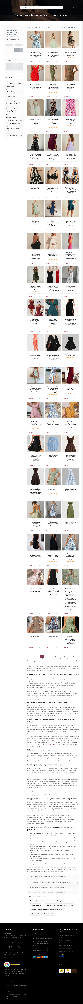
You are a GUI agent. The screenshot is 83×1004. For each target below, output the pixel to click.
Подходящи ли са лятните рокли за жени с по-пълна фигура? (47, 892)
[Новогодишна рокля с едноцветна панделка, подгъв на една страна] (35, 73)
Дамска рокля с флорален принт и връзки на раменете (70, 489)
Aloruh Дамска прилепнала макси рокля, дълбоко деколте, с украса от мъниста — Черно (36, 255)
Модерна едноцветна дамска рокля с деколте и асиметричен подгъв (35, 555)
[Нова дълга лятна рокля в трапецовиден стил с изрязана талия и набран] (53, 208)
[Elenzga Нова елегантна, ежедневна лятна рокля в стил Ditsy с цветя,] (70, 542)
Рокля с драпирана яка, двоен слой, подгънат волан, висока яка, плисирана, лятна (71, 458)
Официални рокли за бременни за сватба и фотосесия (46, 909)
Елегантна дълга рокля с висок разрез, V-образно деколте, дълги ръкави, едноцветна (53, 157)
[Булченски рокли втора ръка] (35, 624)
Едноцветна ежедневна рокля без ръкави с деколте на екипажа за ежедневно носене (53, 591)
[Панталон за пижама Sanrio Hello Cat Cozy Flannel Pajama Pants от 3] (70, 107)
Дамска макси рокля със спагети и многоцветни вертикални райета (70, 388)
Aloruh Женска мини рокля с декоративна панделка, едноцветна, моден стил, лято (36, 523)
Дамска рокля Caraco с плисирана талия (70, 354)
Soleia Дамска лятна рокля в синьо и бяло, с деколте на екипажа (53, 423)
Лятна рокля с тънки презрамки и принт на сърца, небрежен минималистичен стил (53, 556)
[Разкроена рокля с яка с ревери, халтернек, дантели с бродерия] (35, 208)
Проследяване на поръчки (64, 2)
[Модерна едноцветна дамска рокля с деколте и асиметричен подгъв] (35, 542)
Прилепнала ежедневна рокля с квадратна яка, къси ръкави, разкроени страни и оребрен (53, 87)
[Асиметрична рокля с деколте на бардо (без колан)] (35, 274)
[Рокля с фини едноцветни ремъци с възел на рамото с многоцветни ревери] (70, 208)
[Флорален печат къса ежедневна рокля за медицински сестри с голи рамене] (70, 39)
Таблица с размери (65, 940)
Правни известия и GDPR (41, 950)
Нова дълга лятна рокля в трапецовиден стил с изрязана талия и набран (53, 222)
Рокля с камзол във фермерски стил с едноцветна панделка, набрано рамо (70, 157)
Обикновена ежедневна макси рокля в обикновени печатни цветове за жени (70, 424)
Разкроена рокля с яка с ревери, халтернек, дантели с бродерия (35, 222)
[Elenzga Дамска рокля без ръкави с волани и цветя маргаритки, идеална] (70, 274)
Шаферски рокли (35, 914)
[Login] (73, 7)
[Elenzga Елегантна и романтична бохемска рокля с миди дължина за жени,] (53, 509)
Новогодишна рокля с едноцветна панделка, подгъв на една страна (35, 86)
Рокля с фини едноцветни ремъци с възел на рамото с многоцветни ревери (70, 222)
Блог (34, 933)
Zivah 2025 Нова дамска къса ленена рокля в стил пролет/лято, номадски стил (70, 87)
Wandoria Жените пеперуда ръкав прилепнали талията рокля (36, 423)
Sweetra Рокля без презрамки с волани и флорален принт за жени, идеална (35, 356)
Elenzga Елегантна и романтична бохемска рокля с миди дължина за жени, (53, 523)
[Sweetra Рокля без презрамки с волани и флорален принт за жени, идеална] (35, 342)
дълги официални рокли (34, 866)
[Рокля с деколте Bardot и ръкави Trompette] (53, 443)
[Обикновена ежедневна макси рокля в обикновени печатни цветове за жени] (70, 410)
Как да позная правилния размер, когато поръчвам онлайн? (47, 887)
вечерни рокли (50, 744)
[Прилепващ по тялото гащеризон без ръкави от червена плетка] (35, 307)
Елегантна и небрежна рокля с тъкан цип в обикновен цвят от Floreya (53, 53)
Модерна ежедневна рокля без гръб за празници (35, 188)
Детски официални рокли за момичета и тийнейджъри (47, 901)
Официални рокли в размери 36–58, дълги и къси (59, 905)
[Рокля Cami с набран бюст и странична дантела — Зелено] (70, 509)
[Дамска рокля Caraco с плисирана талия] (70, 342)
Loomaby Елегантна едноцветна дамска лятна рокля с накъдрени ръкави (53, 254)
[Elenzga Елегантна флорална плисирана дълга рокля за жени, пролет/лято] (35, 142)
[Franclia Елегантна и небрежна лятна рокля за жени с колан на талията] (35, 577)
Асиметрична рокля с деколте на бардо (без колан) (35, 288)
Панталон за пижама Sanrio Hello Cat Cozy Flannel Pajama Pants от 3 (70, 121)
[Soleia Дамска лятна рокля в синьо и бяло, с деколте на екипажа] (53, 410)
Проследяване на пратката (68, 943)
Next (74, 656)
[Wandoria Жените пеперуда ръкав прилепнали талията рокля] (35, 410)
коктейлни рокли (51, 740)
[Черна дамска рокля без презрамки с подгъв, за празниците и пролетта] (35, 443)
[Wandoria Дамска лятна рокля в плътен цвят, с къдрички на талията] (53, 307)
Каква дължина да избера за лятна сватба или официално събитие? (50, 882)
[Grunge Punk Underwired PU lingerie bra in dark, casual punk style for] (53, 175)
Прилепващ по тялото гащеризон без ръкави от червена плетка (35, 321)
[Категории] (69, 7)
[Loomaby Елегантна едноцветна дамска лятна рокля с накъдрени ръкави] (53, 241)
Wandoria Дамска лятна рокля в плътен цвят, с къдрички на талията (53, 322)
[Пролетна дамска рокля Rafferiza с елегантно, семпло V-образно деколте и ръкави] (35, 39)
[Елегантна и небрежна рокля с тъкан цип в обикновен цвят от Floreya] (53, 39)
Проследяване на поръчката (14, 950)
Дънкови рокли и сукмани (53, 637)
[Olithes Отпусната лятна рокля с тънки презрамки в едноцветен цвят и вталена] (53, 274)
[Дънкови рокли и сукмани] (53, 624)
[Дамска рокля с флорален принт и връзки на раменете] (70, 476)
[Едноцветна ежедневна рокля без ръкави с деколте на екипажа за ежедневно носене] (53, 577)
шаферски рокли (48, 866)
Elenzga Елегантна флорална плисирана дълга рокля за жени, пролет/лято (35, 156)
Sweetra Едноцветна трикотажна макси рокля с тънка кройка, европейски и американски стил (36, 490)
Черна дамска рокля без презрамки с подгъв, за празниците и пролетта (35, 458)
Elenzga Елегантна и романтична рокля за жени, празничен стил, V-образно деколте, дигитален (53, 122)
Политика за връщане (66, 948)
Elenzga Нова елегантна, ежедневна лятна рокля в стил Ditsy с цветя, (70, 556)
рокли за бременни (40, 757)
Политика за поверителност (43, 938)
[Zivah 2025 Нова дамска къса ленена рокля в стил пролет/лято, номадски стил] (70, 73)
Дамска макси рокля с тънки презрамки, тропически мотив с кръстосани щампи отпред (70, 189)
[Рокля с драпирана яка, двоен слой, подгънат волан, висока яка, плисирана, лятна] (70, 443)
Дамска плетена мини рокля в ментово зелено (53, 489)
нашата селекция (32, 663)
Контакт (76, 2)
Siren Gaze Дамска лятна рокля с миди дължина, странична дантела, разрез (35, 388)
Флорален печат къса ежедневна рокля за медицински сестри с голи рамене (70, 53)
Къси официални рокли (12, 36)
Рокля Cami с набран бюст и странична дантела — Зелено (70, 522)
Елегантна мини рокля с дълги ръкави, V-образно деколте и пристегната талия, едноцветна (53, 356)
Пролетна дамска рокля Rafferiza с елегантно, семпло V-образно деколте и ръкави (36, 53)
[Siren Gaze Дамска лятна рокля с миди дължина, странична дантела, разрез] (35, 375)
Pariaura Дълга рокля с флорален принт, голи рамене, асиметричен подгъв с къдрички (53, 389)
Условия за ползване (65, 945)
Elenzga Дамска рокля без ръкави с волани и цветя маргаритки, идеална (70, 288)
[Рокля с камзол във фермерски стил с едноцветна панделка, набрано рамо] (70, 142)
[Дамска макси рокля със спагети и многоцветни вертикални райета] (70, 375)
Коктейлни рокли (49, 914)
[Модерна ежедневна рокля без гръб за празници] (35, 175)
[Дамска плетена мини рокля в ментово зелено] (53, 476)
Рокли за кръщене (35, 905)
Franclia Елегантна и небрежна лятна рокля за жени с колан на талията (35, 590)
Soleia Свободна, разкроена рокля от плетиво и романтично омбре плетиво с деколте (70, 255)
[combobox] (40, 7)
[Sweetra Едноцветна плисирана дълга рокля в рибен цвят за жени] (35, 107)
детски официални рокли (43, 761)
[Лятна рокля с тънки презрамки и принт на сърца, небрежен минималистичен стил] (53, 542)
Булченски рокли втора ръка (35, 637)
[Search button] (61, 7)
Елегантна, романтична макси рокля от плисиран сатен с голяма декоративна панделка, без (70, 640)
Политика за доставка (40, 936)
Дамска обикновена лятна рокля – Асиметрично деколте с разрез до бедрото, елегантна (70, 322)
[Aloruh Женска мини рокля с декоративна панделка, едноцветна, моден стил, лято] (35, 509)
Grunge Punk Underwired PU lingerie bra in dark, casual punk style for (53, 189)
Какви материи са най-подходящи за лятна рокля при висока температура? (47, 877)
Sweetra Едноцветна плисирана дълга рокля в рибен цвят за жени (35, 121)
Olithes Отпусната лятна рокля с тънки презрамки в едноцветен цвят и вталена (53, 289)
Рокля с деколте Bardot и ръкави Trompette (53, 457)
